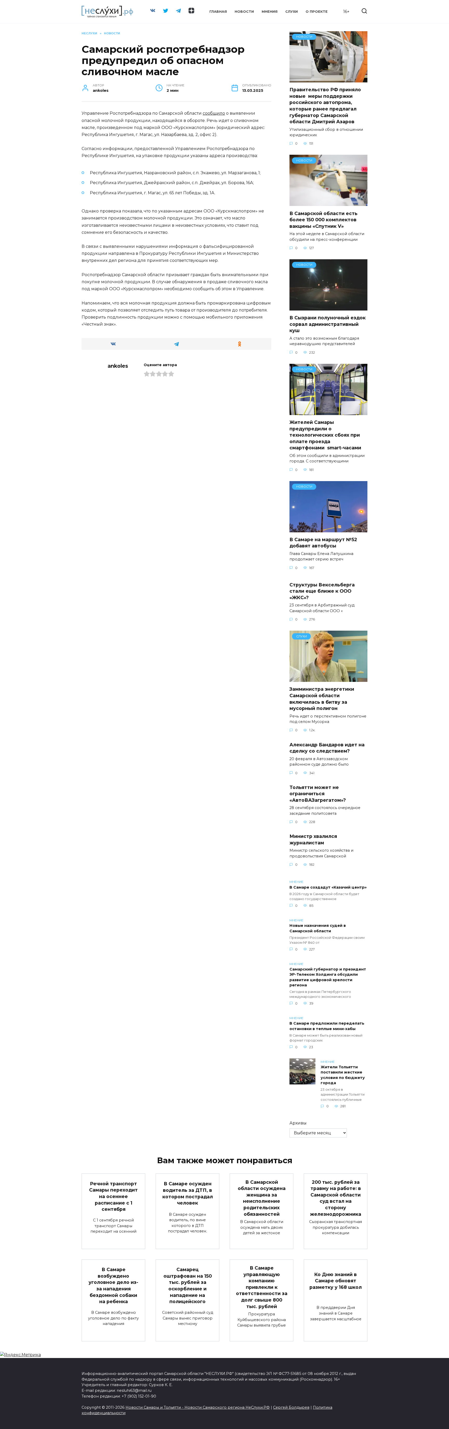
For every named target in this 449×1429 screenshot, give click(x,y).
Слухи (291, 12)
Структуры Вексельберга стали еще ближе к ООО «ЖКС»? (322, 591)
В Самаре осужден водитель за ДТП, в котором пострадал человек (187, 1193)
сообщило (214, 113)
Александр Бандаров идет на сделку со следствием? (327, 748)
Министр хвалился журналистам (313, 839)
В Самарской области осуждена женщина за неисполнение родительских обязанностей (262, 1198)
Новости (244, 12)
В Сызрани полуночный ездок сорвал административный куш (327, 324)
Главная (218, 12)
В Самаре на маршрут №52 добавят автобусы (323, 543)
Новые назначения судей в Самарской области (317, 928)
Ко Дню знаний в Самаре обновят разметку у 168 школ (335, 1280)
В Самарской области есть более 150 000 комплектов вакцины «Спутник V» (323, 219)
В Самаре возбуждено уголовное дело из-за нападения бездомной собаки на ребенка (113, 1285)
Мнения (270, 12)
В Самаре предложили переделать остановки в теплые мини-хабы (326, 1026)
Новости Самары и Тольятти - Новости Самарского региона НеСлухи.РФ (198, 1407)
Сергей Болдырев (291, 1407)
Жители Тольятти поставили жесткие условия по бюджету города (343, 1075)
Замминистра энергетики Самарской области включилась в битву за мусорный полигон (321, 698)
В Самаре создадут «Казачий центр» (328, 887)
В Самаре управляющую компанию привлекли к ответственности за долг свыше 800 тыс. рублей (261, 1287)
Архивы (298, 1123)
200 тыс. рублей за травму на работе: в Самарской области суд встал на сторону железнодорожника (335, 1198)
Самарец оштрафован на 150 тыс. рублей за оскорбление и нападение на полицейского (187, 1285)
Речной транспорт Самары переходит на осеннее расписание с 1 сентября (113, 1196)
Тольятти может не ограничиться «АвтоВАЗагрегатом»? (317, 794)
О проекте (317, 12)
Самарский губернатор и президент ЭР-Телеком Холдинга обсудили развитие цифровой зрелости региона (327, 977)
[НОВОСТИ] (328, 79)
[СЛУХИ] (328, 678)
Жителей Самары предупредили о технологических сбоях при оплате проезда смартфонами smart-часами (325, 435)
